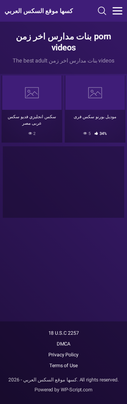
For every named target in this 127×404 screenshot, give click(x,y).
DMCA (64, 344)
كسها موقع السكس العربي (39, 10)
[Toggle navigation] (117, 11)
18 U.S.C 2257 (63, 333)
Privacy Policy (63, 355)
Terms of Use (63, 365)
